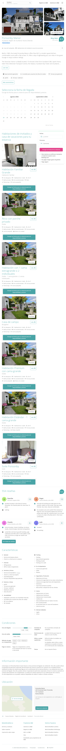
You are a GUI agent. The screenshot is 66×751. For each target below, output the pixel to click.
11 (7, 110)
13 (14, 110)
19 (10, 114)
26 (10, 117)
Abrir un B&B (27, 732)
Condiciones (41, 747)
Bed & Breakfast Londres (51, 726)
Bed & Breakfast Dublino (51, 732)
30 (25, 117)
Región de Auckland (15, 41)
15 (21, 110)
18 (7, 114)
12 (10, 110)
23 (25, 114)
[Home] (3, 716)
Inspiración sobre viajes (8, 732)
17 (3, 114)
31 (3, 121)
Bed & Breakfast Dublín (51, 735)
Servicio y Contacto (7, 726)
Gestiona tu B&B (28, 726)
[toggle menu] (62, 2)
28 (18, 117)
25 (7, 117)
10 (3, 110)
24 (3, 117)
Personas (42, 140)
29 (21, 117)
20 (14, 114)
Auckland (5, 41)
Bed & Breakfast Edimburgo (52, 729)
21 (18, 114)
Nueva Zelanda (28, 41)
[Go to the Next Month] (52, 96)
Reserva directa (6, 43)
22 (21, 114)
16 (25, 110)
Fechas (41, 133)
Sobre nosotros (6, 729)
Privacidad (33, 747)
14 (18, 110)
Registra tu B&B (28, 729)
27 (14, 117)
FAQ (25, 735)
